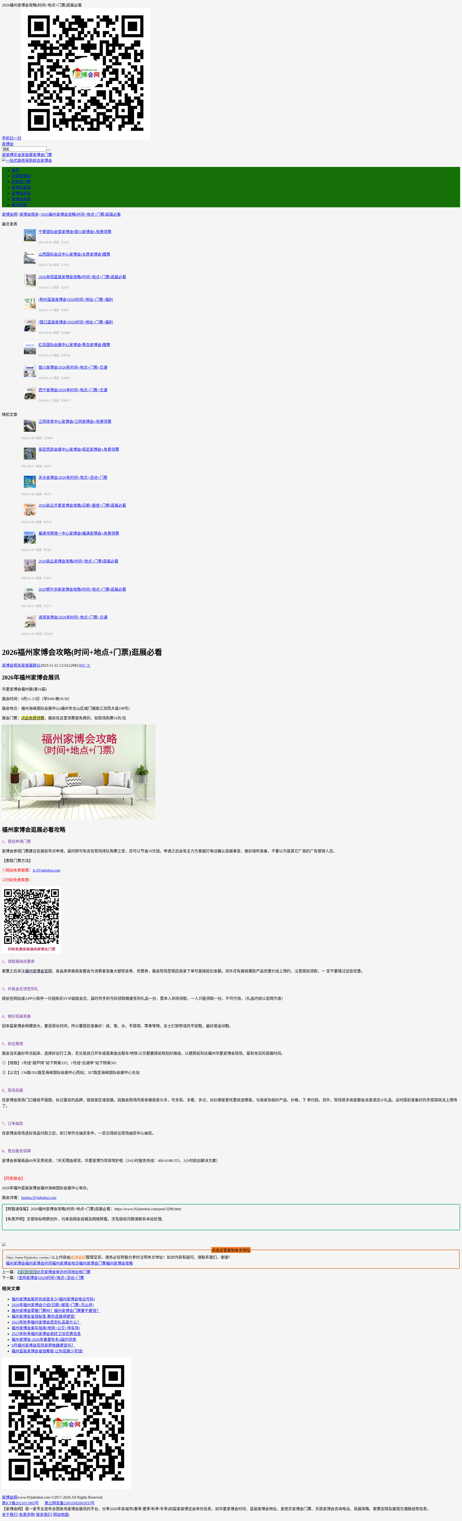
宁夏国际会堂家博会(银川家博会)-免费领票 (74, 232)
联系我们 (43, 1515)
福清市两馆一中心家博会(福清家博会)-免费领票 (78, 533)
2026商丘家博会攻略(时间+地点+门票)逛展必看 (78, 561)
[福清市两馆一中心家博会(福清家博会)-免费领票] (30, 537)
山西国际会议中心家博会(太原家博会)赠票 (74, 254)
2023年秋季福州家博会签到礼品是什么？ (46, 1322)
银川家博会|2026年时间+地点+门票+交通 (72, 367)
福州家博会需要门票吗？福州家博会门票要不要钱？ (56, 1311)
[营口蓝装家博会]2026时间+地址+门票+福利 (75, 322)
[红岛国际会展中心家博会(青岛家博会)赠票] (30, 348)
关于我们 (9, 1515)
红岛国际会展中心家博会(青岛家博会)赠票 (74, 345)
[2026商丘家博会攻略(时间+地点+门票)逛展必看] (30, 565)
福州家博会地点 (65, 1263)
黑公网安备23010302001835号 (70, 1503)
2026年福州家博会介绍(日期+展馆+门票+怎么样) (53, 1305)
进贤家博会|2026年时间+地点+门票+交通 (72, 617)
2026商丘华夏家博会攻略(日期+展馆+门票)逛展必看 (82, 505)
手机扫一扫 (11, 138)
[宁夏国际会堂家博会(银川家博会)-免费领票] (30, 235)
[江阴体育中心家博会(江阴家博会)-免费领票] (30, 425)
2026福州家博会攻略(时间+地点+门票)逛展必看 (81, 214)
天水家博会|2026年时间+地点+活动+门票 (72, 477)
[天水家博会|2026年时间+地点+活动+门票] (30, 481)
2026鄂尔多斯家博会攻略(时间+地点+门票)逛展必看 (82, 589)
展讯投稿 (19, 205)
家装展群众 (30, 665)
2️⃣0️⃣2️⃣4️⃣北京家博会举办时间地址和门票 (53, 1272)
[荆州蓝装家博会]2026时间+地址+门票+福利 (75, 300)
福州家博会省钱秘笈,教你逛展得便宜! (43, 1316)
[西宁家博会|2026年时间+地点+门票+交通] (30, 393)
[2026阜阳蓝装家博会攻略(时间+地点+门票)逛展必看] (30, 280)
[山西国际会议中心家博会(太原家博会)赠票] (30, 258)
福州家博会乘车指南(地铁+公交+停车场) (46, 1328)
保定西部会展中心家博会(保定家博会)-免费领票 (78, 449)
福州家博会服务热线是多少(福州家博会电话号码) (53, 1299)
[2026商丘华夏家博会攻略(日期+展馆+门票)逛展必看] (30, 509)
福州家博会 (15, 1263)
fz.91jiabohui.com (46, 870)
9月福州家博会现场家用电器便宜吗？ (43, 1345)
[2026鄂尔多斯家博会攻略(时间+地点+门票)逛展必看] (30, 593)
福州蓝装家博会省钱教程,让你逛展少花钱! (47, 1351)
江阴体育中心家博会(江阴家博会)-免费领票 (74, 421)
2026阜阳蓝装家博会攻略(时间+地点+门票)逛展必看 (82, 277)
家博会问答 (21, 193)
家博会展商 (21, 187)
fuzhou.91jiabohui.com (38, 1198)
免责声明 (26, 1515)
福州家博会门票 (92, 1263)
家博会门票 (42, 155)
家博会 (7, 144)
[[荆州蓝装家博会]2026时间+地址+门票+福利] (30, 303)
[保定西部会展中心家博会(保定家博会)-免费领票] (30, 453)
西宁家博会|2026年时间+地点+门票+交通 (72, 390)
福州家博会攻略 (119, 1263)
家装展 (27, 155)
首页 (15, 170)
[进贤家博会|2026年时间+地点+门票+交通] (30, 621)
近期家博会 (21, 176)
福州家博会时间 (38, 1263)
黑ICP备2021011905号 (20, 1503)
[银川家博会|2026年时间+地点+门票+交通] (30, 371)
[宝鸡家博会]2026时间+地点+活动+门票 (50, 1278)
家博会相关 (21, 199)
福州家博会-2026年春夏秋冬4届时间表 (44, 1339)
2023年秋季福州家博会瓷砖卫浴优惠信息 (46, 1334)
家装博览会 (11, 155)
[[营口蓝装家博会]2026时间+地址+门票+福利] (30, 325)
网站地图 (61, 1515)
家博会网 (9, 214)
